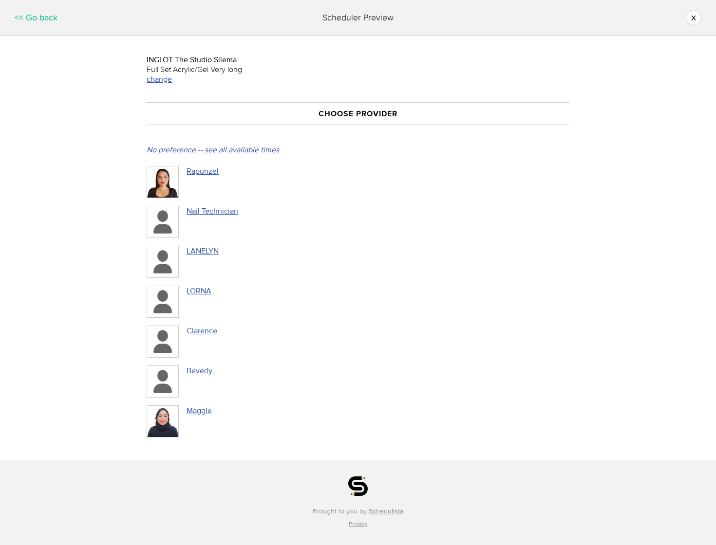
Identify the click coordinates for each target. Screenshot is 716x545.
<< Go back (36, 17)
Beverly (199, 370)
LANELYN (203, 250)
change (159, 78)
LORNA (199, 290)
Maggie (199, 410)
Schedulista (386, 511)
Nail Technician (212, 210)
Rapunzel (203, 170)
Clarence (202, 330)
